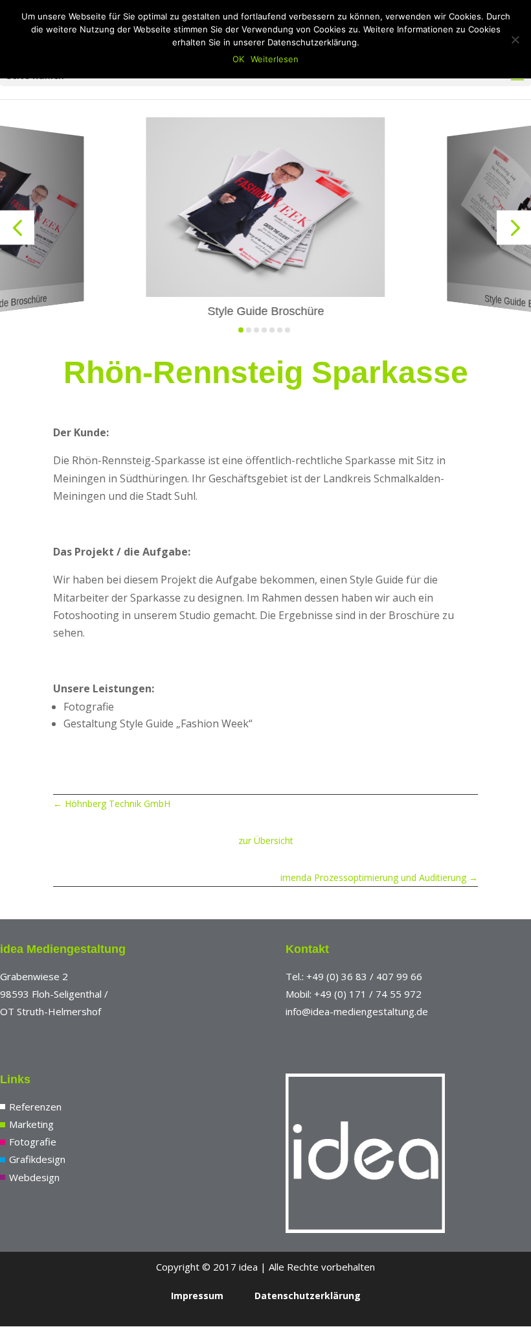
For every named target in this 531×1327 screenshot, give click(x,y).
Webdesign (34, 1177)
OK (238, 59)
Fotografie (32, 1141)
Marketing (31, 1124)
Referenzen (35, 1106)
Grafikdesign (37, 1159)
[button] (17, 228)
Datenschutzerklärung (307, 1295)
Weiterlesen (275, 59)
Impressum (197, 1295)
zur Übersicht (265, 840)
